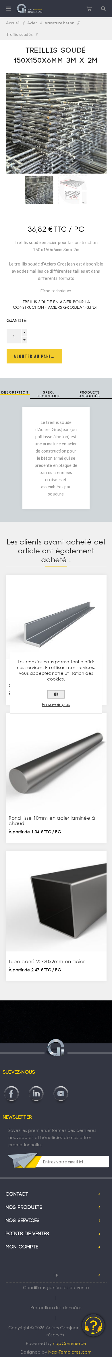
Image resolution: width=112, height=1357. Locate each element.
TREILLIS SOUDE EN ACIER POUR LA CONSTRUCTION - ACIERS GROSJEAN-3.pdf (55, 304)
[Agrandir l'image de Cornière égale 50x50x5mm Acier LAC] (56, 625)
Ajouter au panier (35, 356)
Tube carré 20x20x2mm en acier (47, 961)
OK (56, 694)
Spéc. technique (48, 394)
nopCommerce (69, 1343)
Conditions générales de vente (56, 1287)
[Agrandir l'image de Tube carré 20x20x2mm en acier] (56, 901)
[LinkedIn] (36, 1086)
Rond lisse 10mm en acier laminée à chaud (52, 820)
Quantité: (17, 320)
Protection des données (56, 1307)
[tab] (15, 395)
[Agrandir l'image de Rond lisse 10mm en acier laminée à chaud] (56, 763)
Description (14, 392)
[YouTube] (61, 1086)
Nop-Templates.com (70, 1352)
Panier (89, 8)
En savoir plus (56, 704)
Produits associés (90, 394)
